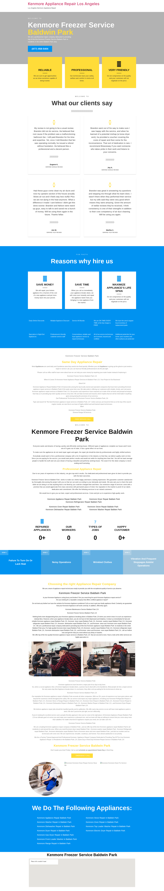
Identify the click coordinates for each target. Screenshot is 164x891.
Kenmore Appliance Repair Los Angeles (63, 3)
